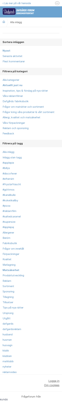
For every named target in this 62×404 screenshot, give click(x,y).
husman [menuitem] (7, 339)
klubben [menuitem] (7, 356)
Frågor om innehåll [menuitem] (13, 248)
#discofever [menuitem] (10, 173)
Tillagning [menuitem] (8, 297)
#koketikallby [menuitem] (10, 200)
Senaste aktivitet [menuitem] (12, 56)
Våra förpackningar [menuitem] (14, 122)
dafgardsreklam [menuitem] (12, 329)
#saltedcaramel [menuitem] (12, 216)
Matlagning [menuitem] (9, 264)
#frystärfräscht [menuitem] (12, 184)
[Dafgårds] (3, 21)
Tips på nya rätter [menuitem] (13, 307)
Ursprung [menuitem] (8, 313)
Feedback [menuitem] (8, 133)
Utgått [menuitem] (7, 318)
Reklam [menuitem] (7, 280)
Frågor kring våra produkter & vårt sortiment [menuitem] (28, 112)
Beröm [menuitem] (6, 237)
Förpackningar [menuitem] (11, 254)
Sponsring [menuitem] (8, 291)
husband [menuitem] (8, 334)
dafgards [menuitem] (8, 323)
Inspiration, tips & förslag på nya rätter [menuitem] (25, 90)
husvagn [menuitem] (7, 345)
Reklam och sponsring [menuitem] (16, 128)
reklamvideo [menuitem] (10, 372)
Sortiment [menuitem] (8, 286)
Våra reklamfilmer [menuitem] (13, 96)
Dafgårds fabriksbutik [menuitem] (16, 101)
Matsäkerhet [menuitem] (11, 270)
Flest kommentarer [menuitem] (14, 61)
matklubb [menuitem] (8, 361)
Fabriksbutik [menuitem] (10, 243)
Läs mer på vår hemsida (17, 3)
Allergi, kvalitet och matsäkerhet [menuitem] (21, 117)
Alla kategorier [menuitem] (11, 79)
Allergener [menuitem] (8, 232)
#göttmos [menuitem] (8, 189)
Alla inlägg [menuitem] (8, 152)
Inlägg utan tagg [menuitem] (12, 157)
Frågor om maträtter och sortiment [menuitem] (23, 106)
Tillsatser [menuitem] (8, 302)
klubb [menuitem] (6, 350)
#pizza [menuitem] (6, 205)
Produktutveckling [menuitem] (13, 275)
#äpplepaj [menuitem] (8, 227)
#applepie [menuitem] (8, 162)
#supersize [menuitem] (9, 221)
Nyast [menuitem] (6, 50)
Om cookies (51, 385)
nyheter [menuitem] (7, 366)
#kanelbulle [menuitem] (9, 195)
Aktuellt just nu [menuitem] (12, 85)
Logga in (53, 381)
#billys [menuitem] (6, 168)
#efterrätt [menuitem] (8, 178)
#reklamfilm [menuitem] (9, 211)
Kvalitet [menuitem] (7, 259)
